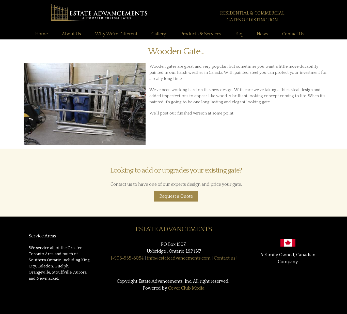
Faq (239, 34)
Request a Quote (176, 196)
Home (41, 34)
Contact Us (293, 34)
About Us (71, 34)
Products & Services (200, 34)
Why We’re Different (116, 34)
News (262, 34)
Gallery (158, 34)
